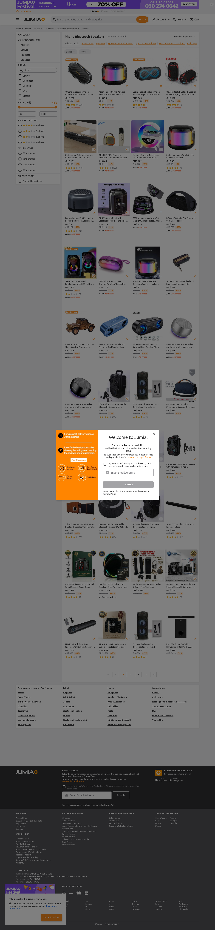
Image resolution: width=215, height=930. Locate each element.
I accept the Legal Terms (139, 457)
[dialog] (107, 465)
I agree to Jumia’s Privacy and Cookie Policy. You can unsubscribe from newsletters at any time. (129, 464)
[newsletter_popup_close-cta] (154, 434)
